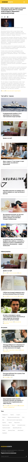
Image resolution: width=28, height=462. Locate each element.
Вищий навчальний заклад (13, 417)
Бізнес (5, 350)
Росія (23, 417)
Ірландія (5, 296)
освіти (7, 2)
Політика (5, 377)
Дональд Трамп (11, 430)
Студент (18, 414)
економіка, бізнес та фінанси (13, 350)
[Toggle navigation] (24, 2)
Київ (3, 419)
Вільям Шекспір (17, 321)
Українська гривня (6, 427)
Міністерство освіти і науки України (13, 90)
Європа (5, 272)
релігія (9, 377)
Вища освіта (17, 422)
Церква (19, 272)
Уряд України (20, 430)
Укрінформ (21, 296)
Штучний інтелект (21, 425)
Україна (12, 414)
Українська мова (5, 425)
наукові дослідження (13, 405)
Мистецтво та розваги (12, 272)
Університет (5, 414)
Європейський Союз (17, 427)
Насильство (6, 323)
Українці (4, 422)
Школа (3, 90)
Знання (3, 430)
